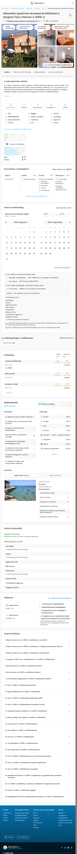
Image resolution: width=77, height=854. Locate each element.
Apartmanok (7, 813)
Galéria (7, 72)
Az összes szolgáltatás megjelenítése (18, 129)
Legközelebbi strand (21, 475)
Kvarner (35, 815)
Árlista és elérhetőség (22, 72)
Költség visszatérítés (21, 818)
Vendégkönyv (62, 815)
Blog (59, 825)
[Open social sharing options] (70, 15)
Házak (5, 815)
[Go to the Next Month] (69, 222)
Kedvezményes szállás (22, 813)
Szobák (5, 818)
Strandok (36, 827)
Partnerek (10, 837)
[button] (19, 46)
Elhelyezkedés (39, 72)
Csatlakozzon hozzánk (65, 820)
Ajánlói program (20, 820)
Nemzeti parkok (37, 823)
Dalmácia (36, 818)
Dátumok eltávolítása (62, 267)
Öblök (35, 825)
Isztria (35, 813)
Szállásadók (24, 837)
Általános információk (65, 823)
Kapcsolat (9, 853)
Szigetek (35, 820)
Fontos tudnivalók (55, 72)
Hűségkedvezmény (21, 815)
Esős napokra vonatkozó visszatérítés (27, 293)
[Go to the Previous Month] (6, 222)
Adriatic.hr (61, 813)
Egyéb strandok (55, 475)
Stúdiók (5, 820)
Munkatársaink (63, 818)
